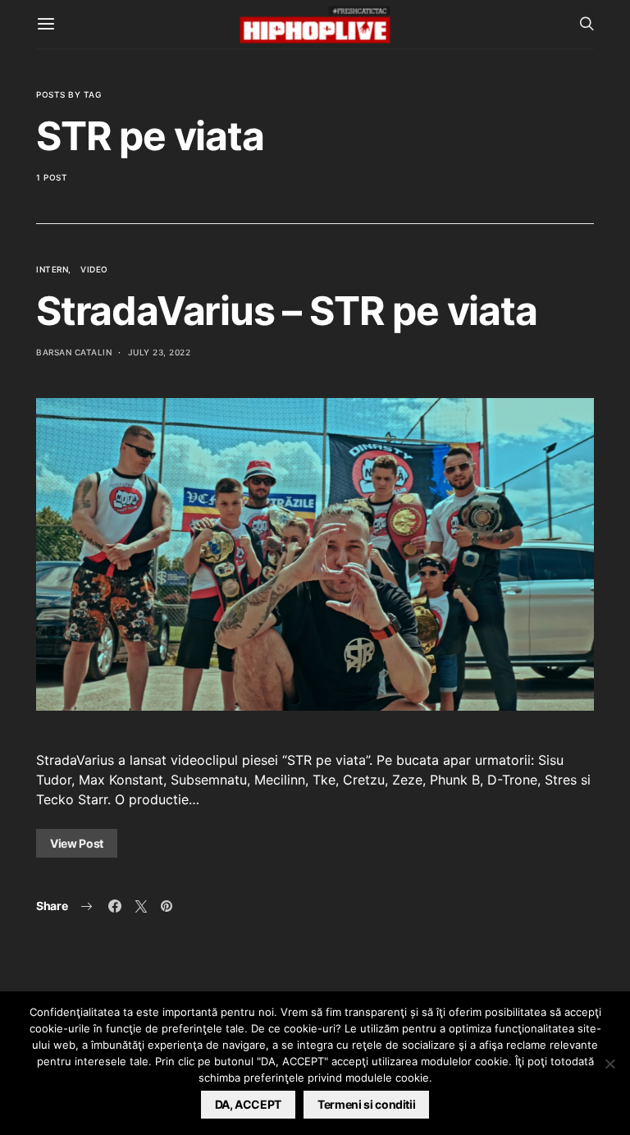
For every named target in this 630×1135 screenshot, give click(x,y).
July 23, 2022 (159, 352)
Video (94, 269)
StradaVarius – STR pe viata (286, 310)
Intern (52, 269)
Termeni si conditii (366, 1104)
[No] (609, 1063)
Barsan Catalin (74, 352)
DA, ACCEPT (248, 1104)
